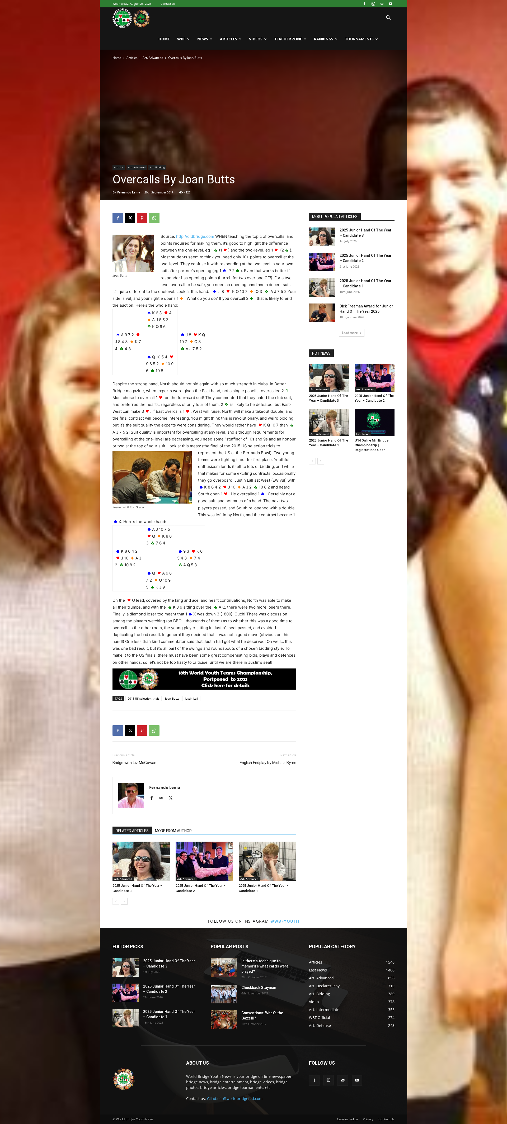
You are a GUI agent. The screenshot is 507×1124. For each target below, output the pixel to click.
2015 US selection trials (143, 698)
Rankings (323, 38)
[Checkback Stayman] (224, 994)
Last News (362, 434)
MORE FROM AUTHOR (173, 831)
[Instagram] (373, 3)
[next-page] (124, 901)
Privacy (368, 1119)
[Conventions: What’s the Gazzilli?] (224, 1019)
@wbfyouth (284, 921)
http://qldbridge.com (195, 236)
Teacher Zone (288, 38)
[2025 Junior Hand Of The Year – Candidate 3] (141, 861)
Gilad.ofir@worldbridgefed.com (234, 1098)
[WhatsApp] (154, 218)
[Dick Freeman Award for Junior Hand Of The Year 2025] (322, 312)
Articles (228, 38)
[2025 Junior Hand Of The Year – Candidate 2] (204, 861)
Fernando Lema (128, 192)
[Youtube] (391, 3)
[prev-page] (115, 901)
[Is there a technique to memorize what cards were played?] (224, 967)
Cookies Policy (347, 1119)
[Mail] (382, 3)
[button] (388, 18)
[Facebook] (364, 3)
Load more (350, 332)
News (202, 38)
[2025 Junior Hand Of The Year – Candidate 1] (267, 861)
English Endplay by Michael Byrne (268, 762)
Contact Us (168, 4)
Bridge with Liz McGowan (134, 762)
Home (164, 38)
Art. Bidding (157, 167)
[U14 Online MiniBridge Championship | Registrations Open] (375, 422)
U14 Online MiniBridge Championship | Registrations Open (371, 445)
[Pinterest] (142, 218)
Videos (255, 38)
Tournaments (359, 38)
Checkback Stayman (258, 987)
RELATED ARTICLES (132, 831)
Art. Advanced (153, 57)
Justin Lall (191, 698)
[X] (130, 218)
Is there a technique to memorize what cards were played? (264, 966)
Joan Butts (172, 698)
